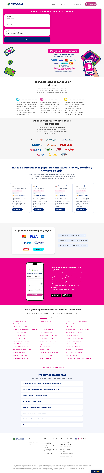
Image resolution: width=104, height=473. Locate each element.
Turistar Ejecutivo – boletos (21, 341)
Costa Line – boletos (45, 321)
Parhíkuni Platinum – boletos (74, 338)
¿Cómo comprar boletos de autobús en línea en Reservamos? (42, 383)
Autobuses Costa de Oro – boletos (49, 352)
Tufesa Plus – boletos (19, 324)
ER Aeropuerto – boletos (47, 338)
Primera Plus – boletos (19, 321)
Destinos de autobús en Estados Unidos (50, 450)
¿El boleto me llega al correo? (32, 401)
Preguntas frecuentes (65, 444)
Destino (9, 23)
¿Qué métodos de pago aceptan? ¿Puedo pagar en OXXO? (41, 389)
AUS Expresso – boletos (46, 326)
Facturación (63, 451)
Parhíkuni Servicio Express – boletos (76, 321)
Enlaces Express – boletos (20, 358)
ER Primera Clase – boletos (21, 355)
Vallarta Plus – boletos (72, 326)
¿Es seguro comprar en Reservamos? (34, 413)
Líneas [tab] (43, 317)
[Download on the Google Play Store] (67, 295)
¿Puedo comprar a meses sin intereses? (35, 395)
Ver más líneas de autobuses (52, 367)
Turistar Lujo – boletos (19, 338)
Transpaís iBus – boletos (73, 346)
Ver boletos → (17, 209)
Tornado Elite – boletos (72, 361)
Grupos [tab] (51, 317)
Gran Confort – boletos (46, 329)
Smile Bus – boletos (19, 335)
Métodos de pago (64, 442)
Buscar (28, 40)
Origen (9, 16)
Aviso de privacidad (65, 449)
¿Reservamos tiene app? (30, 425)
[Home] (15, 4)
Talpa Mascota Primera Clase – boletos (51, 344)
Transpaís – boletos (45, 358)
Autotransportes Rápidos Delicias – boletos (78, 358)
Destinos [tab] (60, 317)
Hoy (8, 33)
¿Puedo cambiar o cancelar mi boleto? (35, 419)
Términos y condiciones (66, 446)
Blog (30, 444)
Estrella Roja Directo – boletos (74, 324)
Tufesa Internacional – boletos (22, 361)
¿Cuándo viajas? (10, 31)
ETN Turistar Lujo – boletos (73, 335)
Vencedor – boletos (71, 355)
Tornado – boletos (45, 349)
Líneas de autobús (49, 453)
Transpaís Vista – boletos (20, 332)
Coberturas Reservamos (66, 453)
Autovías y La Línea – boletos (74, 349)
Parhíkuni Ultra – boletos (47, 355)
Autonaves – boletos (45, 324)
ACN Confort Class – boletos (74, 352)
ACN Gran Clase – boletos (20, 326)
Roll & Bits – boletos (19, 352)
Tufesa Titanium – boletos (73, 341)
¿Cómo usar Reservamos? (48, 442)
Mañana (13, 33)
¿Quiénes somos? (33, 442)
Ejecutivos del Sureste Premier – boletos (25, 329)
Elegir (21, 33)
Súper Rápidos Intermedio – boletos (23, 344)
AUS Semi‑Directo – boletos (74, 332)
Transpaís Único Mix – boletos (48, 335)
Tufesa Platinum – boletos (20, 346)
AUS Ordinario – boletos (73, 344)
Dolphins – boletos (45, 346)
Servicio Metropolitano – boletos (22, 349)
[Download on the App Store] (56, 295)
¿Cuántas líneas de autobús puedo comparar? (37, 407)
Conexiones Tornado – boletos (48, 361)
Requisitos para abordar (66, 456)
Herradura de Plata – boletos (48, 341)
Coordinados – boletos (46, 332)
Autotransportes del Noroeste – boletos (77, 329)
